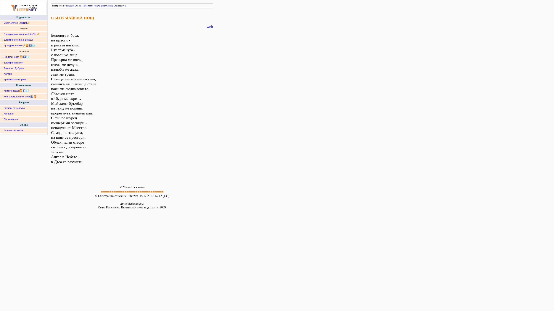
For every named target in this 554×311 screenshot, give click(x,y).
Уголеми (88, 6)
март (16, 57)
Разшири (69, 6)
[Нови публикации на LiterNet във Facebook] (24, 57)
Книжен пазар (11, 90)
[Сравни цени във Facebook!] (32, 96)
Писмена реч (11, 119)
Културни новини (13, 45)
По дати (8, 57)
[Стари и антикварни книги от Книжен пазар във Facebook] (24, 90)
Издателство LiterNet (15, 23)
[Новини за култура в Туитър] (33, 45)
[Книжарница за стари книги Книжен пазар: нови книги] (20, 90)
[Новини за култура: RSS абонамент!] (27, 45)
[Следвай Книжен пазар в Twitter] (27, 90)
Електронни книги (13, 62)
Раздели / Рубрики (14, 68)
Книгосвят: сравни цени (17, 96)
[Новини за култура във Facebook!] (30, 45)
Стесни (78, 6)
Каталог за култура (14, 108)
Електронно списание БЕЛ (18, 39)
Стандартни (120, 6)
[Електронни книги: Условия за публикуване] (28, 23)
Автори (8, 74)
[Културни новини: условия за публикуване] (24, 45)
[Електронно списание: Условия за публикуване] (38, 34)
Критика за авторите (15, 79)
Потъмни (107, 6)
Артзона (8, 113)
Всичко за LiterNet (14, 130)
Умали (97, 6)
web (209, 26)
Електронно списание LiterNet (20, 34)
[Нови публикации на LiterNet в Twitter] (27, 57)
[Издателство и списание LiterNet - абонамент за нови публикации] (21, 57)
